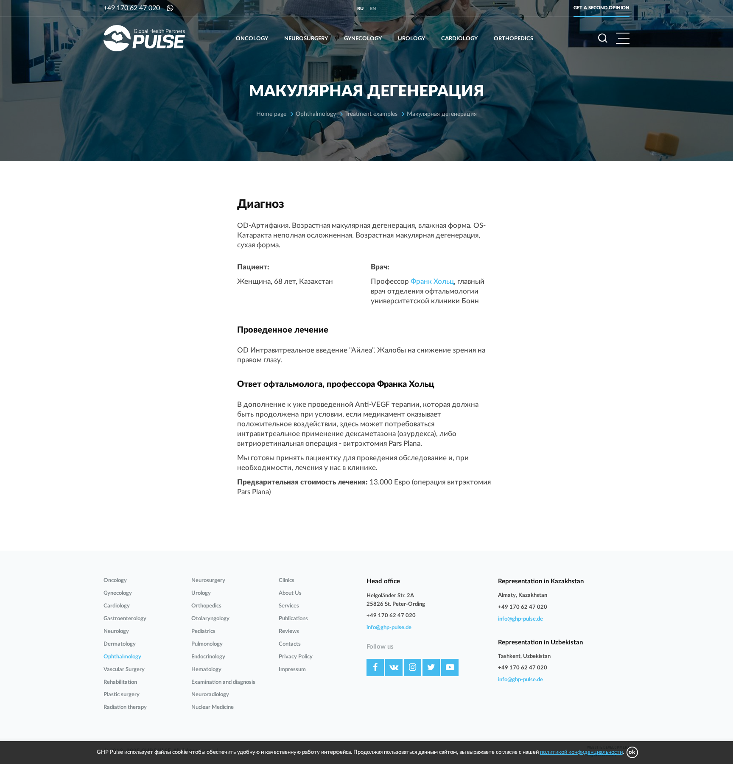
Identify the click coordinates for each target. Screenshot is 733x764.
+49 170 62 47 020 (132, 8)
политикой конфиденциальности (581, 752)
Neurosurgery (306, 39)
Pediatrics (203, 631)
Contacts (290, 644)
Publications (293, 618)
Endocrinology (208, 657)
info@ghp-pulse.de (388, 627)
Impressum (292, 669)
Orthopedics (513, 39)
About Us (290, 593)
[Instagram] (412, 667)
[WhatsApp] (170, 8)
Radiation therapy (125, 707)
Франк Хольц (432, 281)
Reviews (289, 631)
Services (289, 606)
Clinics (286, 580)
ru (360, 8)
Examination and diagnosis (223, 682)
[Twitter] (431, 667)
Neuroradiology (210, 694)
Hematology (206, 669)
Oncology (252, 39)
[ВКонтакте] (394, 667)
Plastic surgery (122, 694)
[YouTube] (450, 667)
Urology (411, 39)
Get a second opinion (601, 8)
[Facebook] (375, 667)
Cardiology (459, 39)
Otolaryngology (210, 618)
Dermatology (120, 644)
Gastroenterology (125, 618)
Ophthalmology (122, 657)
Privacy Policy (296, 657)
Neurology (116, 631)
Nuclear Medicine (212, 707)
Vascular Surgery (124, 669)
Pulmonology (207, 644)
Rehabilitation (120, 682)
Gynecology (363, 39)
